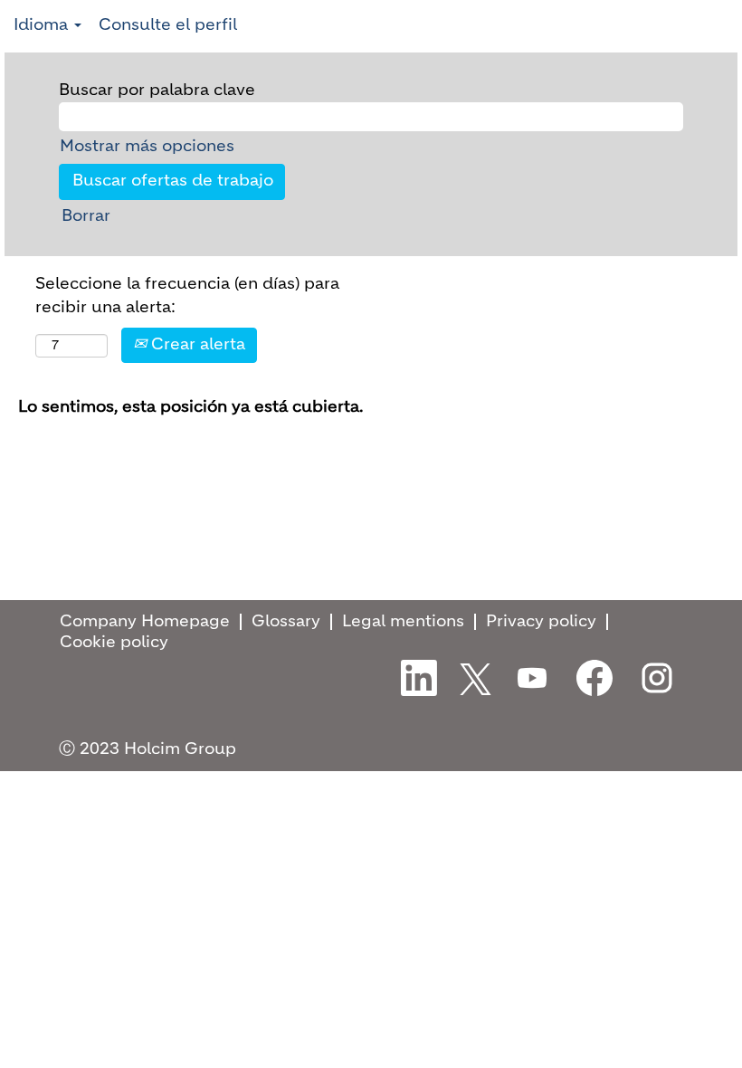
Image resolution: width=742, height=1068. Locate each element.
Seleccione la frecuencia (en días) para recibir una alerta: (187, 296)
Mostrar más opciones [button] (147, 146)
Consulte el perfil (168, 25)
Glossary (286, 622)
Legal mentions (403, 622)
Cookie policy (114, 642)
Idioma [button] (43, 25)
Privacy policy (541, 622)
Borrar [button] (86, 216)
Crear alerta (196, 345)
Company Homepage (145, 622)
